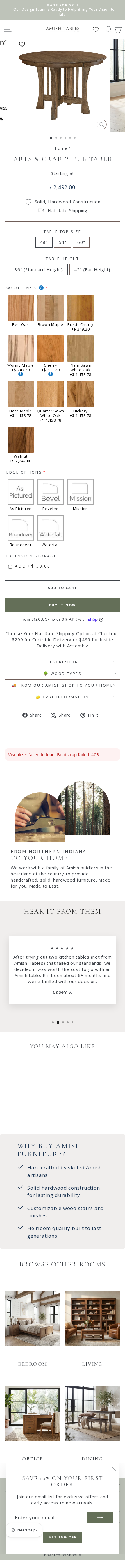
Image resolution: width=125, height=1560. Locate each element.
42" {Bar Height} (92, 269)
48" (44, 242)
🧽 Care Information (62, 696)
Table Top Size (62, 231)
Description (62, 661)
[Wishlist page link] (98, 29)
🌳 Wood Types (62, 673)
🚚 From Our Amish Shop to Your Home (62, 685)
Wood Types (22, 288)
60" (81, 242)
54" (62, 242)
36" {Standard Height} (39, 269)
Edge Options (24, 472)
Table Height (62, 258)
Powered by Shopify (62, 1554)
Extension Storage (31, 556)
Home (61, 148)
